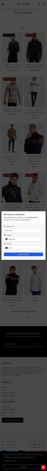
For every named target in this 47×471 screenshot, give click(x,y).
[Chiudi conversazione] (42, 213)
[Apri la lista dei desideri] (43, 467)
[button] (23, 230)
